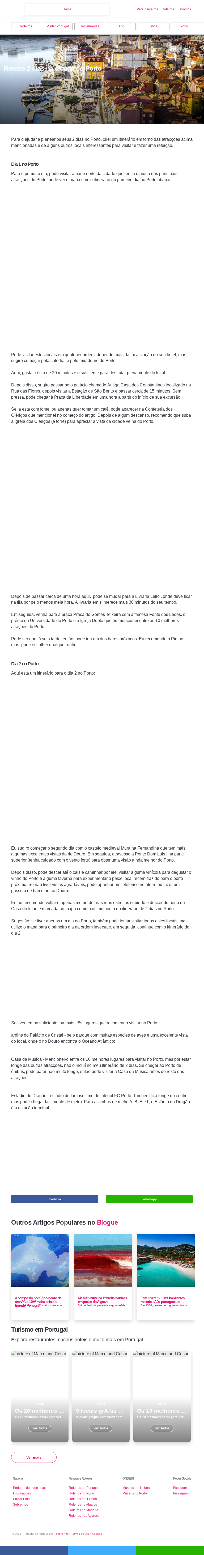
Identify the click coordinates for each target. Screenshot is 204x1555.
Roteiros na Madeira (83, 1510)
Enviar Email (22, 1499)
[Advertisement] (102, 269)
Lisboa (153, 26)
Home (67, 9)
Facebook (180, 1488)
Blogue (107, 1222)
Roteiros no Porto (81, 1493)
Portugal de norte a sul (29, 1488)
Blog (121, 26)
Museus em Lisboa (136, 1488)
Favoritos (184, 9)
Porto (184, 26)
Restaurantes (89, 26)
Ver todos (40, 1396)
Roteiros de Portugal (84, 1488)
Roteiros (168, 9)
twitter (102, 1550)
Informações (22, 1493)
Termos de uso (80, 1533)
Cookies (97, 1533)
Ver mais (33, 1457)
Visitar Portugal (58, 26)
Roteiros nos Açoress (84, 1516)
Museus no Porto (134, 1493)
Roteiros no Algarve (83, 1504)
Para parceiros (147, 9)
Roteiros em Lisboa (83, 1499)
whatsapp (170, 1550)
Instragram (181, 1493)
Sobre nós (20, 1504)
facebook (34, 1550)
